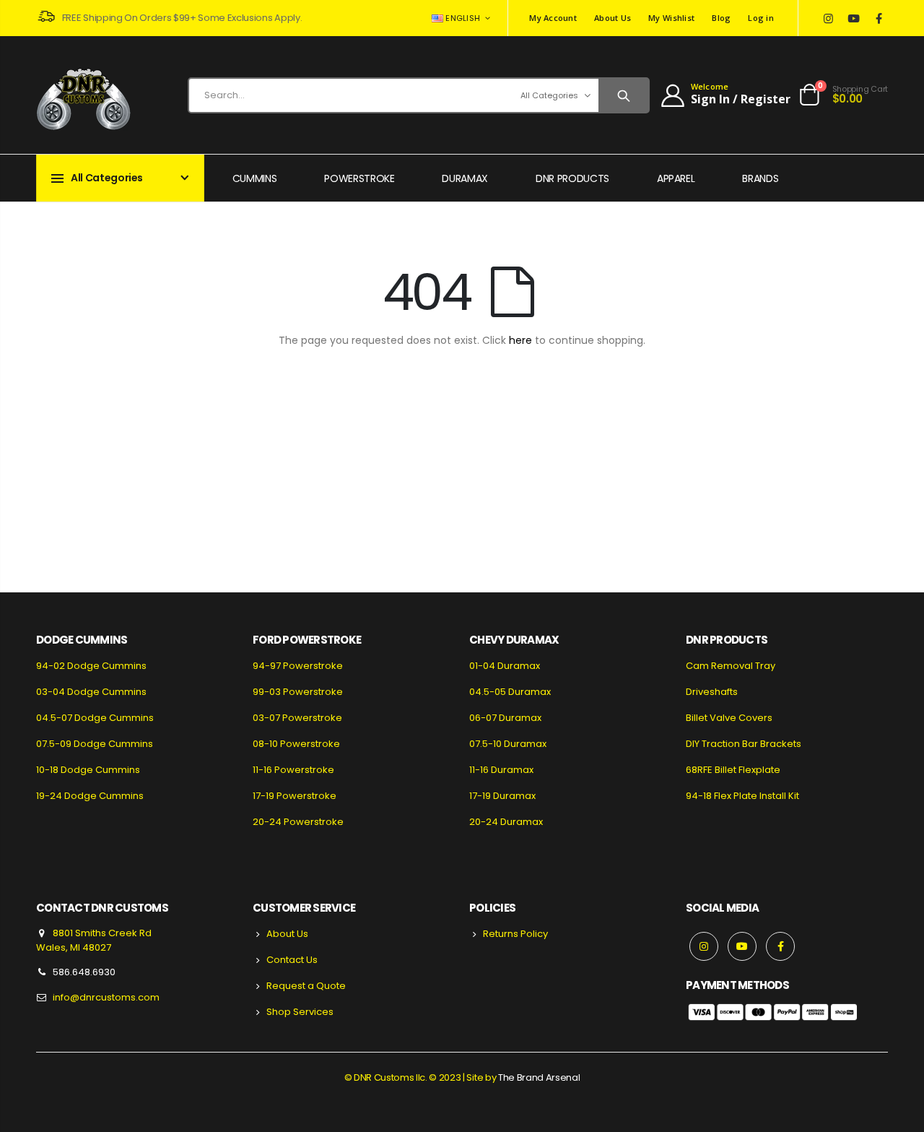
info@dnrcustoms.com (106, 997)
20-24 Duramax (506, 822)
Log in (761, 17)
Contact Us (292, 960)
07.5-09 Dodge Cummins (94, 744)
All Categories (549, 95)
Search (623, 95)
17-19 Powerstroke (294, 796)
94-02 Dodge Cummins (91, 666)
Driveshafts (712, 692)
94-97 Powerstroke (298, 666)
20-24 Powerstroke (298, 822)
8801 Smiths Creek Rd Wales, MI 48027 (94, 940)
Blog (721, 17)
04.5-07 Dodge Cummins (95, 718)
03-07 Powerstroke (297, 718)
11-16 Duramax (501, 770)
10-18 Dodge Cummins (88, 770)
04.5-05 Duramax (510, 692)
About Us (612, 17)
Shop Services (300, 1012)
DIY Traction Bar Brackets (743, 744)
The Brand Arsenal (539, 1077)
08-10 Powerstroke (296, 744)
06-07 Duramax (505, 718)
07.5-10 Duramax (507, 744)
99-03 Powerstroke (298, 692)
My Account (553, 17)
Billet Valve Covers (729, 718)
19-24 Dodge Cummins (90, 796)
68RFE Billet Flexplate (733, 770)
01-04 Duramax (504, 666)
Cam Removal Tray (730, 666)
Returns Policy (515, 934)
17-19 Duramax (502, 796)
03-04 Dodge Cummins (91, 692)
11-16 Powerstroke (293, 770)
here (520, 340)
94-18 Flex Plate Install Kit (742, 796)
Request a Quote (306, 986)
